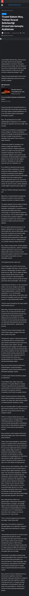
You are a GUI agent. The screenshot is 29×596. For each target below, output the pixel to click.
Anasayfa (5, 10)
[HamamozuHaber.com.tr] (14, 5)
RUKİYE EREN (7, 33)
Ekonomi (10, 10)
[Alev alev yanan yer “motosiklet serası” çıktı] (5, 92)
